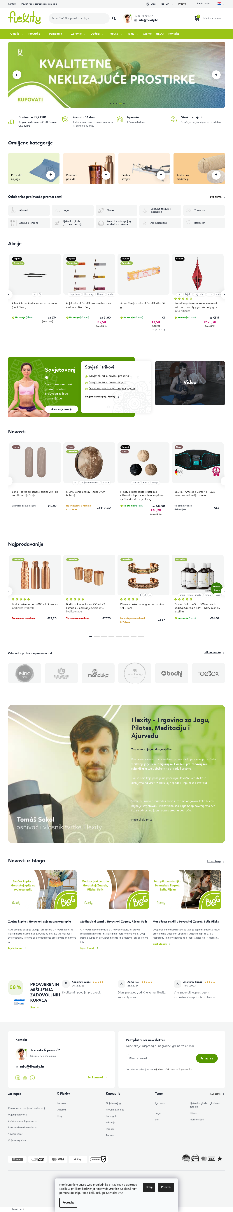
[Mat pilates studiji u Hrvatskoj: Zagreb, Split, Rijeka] (187, 891)
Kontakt (12, 4)
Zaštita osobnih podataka (22, 1121)
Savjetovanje (15, 1134)
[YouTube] (32, 1077)
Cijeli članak (15, 948)
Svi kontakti (95, 1077)
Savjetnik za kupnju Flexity (100, 396)
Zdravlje (110, 1122)
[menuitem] (17, 34)
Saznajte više (114, 1193)
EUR (168, 4)
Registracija (203, 4)
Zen (157, 1119)
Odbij (149, 1187)
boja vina (199, 294)
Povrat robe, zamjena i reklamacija (39, 4)
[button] (17, 74)
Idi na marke (212, 652)
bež (180, 294)
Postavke (68, 1203)
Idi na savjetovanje (61, 409)
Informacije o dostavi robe (22, 1127)
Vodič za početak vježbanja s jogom (112, 388)
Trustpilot (18, 1209)
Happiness (74, 294)
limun (208, 595)
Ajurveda (160, 1103)
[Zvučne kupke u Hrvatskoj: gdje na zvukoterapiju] (42, 891)
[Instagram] (25, 1078)
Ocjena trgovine (17, 1140)
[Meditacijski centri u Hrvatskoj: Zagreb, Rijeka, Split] (114, 891)
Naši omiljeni (197, 1119)
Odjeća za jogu (114, 1103)
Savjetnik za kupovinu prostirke (109, 376)
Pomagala (111, 1116)
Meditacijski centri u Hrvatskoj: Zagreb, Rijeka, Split (113, 921)
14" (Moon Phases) (90, 482)
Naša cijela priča (142, 819)
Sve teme (216, 196)
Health (100, 294)
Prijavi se (206, 1058)
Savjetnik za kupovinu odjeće (107, 382)
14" (75, 482)
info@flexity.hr (148, 20)
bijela (188, 294)
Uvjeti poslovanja (17, 1114)
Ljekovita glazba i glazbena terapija (205, 1105)
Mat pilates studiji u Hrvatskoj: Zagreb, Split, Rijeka (186, 921)
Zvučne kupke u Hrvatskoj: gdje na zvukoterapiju (39, 921)
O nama (61, 1109)
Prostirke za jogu (115, 1109)
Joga (158, 1113)
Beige (155, 482)
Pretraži (114, 18)
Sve (32, 1007)
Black (146, 482)
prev (8, 294)
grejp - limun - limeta (190, 595)
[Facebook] (17, 1077)
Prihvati (166, 1187)
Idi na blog (214, 861)
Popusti (110, 1135)
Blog (153, 4)
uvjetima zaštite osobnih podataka (172, 1069)
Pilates (193, 1113)
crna (210, 294)
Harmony (89, 294)
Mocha (135, 482)
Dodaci (110, 1129)
